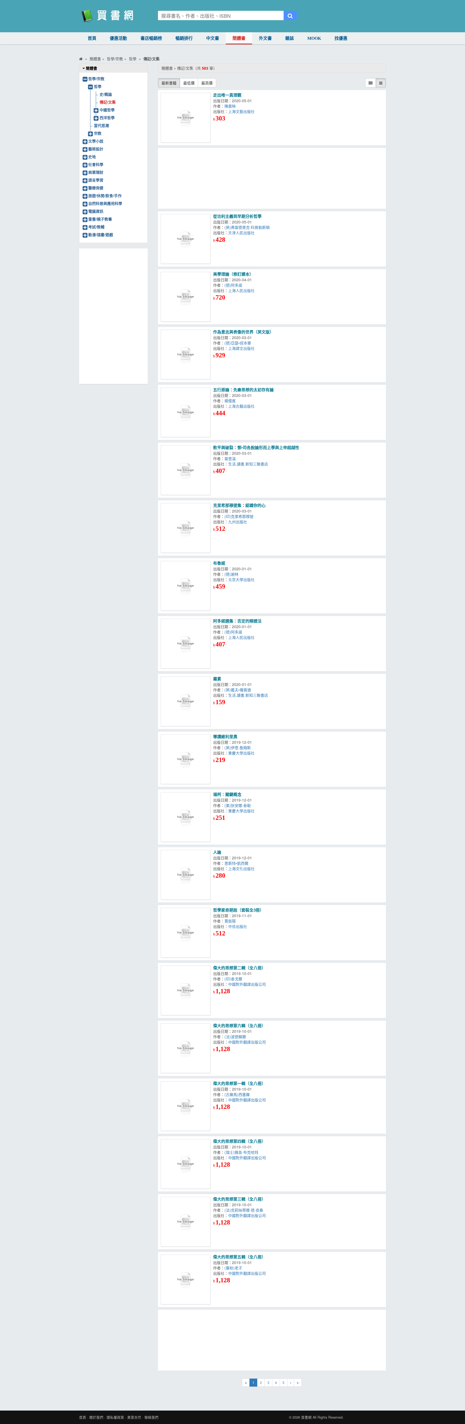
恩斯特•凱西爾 (236, 863)
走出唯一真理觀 (227, 95)
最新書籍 (169, 83)
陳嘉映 (230, 106)
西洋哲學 (107, 117)
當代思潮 (101, 125)
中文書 (212, 38)
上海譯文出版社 (241, 348)
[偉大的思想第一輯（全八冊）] (185, 1106)
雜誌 (289, 38)
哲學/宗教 (96, 78)
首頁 (92, 38)
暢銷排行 (184, 38)
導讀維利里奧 (225, 736)
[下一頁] (290, 1383)
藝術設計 (95, 148)
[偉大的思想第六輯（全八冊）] (185, 1048)
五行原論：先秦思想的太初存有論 (243, 389)
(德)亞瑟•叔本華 (237, 343)
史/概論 (106, 94)
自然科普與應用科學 (105, 203)
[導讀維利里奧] (185, 759)
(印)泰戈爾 (233, 978)
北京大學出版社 (241, 579)
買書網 (306, 1417)
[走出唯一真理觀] (185, 118)
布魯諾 (219, 563)
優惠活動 (118, 38)
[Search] (290, 15)
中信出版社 (237, 926)
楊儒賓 (230, 400)
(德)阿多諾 (233, 285)
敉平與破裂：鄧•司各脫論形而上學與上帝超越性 (256, 447)
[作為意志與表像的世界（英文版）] (185, 354)
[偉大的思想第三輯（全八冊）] (185, 1222)
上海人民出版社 (241, 290)
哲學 (97, 86)
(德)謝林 (231, 574)
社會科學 (95, 164)
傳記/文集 (108, 102)
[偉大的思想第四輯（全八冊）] (185, 1164)
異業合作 (134, 1417)
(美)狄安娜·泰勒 (237, 805)
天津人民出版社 (241, 232)
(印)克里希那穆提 (238, 516)
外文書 (265, 38)
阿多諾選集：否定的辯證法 (237, 621)
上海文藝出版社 (241, 111)
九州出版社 (237, 521)
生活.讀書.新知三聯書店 (248, 464)
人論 (217, 852)
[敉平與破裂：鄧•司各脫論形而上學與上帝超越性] (185, 470)
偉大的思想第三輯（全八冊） (239, 1199)
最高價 (207, 83)
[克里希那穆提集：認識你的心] (185, 528)
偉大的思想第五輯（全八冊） (239, 1257)
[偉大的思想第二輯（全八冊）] (185, 990)
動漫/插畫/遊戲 (100, 234)
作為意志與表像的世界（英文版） (243, 332)
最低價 (189, 83)
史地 (92, 156)
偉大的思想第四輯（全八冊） (239, 1141)
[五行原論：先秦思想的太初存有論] (185, 412)
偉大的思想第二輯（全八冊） (239, 968)
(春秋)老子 (233, 1267)
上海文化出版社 (241, 868)
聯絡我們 (151, 1417)
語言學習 (95, 180)
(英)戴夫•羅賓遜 (237, 689)
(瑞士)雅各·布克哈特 (241, 1152)
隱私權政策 (115, 1417)
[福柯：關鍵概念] (185, 817)
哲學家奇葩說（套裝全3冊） (238, 910)
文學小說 (95, 141)
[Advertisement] (272, 178)
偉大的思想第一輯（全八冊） (239, 1083)
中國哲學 (107, 109)
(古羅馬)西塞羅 (237, 1094)
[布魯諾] (185, 586)
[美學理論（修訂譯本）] (185, 297)
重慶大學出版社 (241, 753)
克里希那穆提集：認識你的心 (239, 505)
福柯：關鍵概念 (227, 794)
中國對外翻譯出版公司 (247, 984)
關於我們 (96, 1417)
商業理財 (95, 172)
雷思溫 (230, 458)
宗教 (97, 133)
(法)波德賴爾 (235, 1036)
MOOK (314, 38)
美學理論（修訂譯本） (233, 274)
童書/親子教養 (100, 219)
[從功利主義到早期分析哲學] (185, 239)
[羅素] (185, 701)
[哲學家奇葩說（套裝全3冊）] (185, 932)
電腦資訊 (95, 211)
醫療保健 (95, 187)
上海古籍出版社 (241, 406)
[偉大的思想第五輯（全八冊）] (185, 1279)
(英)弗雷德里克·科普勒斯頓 (247, 227)
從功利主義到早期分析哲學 (237, 216)
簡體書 (238, 38)
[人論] (185, 875)
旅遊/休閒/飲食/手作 (105, 195)
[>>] (298, 1383)
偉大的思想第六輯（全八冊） (239, 1025)
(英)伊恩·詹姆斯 (237, 747)
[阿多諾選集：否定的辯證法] (185, 643)
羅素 (217, 679)
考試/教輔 (96, 226)
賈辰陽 (230, 921)
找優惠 (340, 38)
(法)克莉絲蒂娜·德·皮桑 (243, 1210)
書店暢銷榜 (151, 38)
